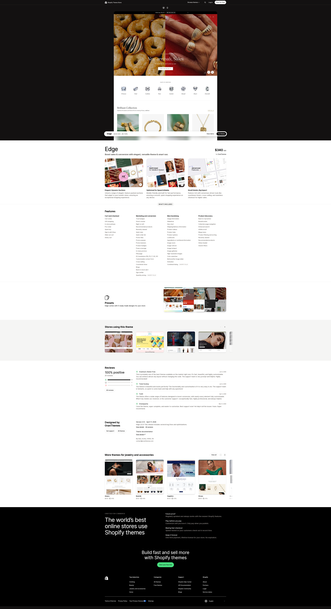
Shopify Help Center (185, 582)
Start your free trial (165, 565)
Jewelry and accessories (137, 589)
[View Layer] (205, 299)
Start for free (220, 2)
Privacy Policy (122, 601)
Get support (110, 431)
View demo (210, 134)
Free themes (158, 585)
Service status (207, 592)
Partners (205, 585)
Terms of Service (110, 601)
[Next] (224, 327)
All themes (121, 431)
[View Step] (184, 299)
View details (140, 427)
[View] (119, 342)
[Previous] (220, 327)
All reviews (110, 390)
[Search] (205, 2)
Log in (211, 2)
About (205, 582)
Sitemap (151, 601)
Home (131, 592)
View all (213, 455)
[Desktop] (163, 7)
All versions (149, 427)
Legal (204, 589)
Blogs (180, 592)
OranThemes (222, 154)
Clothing (132, 582)
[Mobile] (167, 7)
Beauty (131, 585)
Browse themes (193, 2)
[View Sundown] (195, 299)
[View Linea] (173, 299)
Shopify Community (184, 589)
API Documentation (184, 585)
